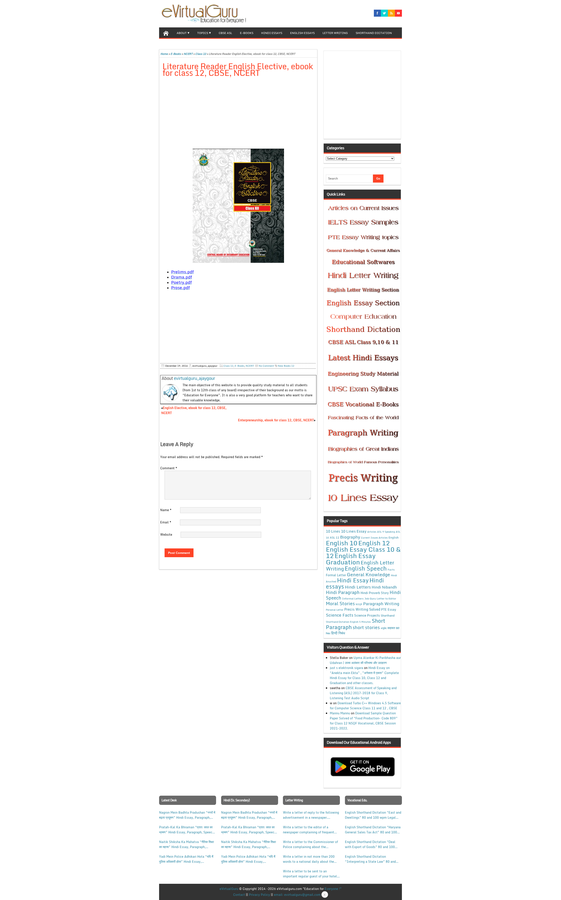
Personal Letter (334, 610)
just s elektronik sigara (346, 667)
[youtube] (398, 13)
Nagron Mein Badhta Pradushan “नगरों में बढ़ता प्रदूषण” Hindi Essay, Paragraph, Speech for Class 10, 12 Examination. (187, 815)
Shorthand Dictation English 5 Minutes (348, 622)
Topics (202, 32)
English (394, 537)
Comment (168, 468)
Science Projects (367, 615)
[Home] (166, 32)
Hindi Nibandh (384, 587)
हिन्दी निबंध (338, 633)
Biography (350, 537)
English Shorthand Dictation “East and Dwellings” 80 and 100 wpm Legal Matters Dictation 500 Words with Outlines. (373, 815)
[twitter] (384, 13)
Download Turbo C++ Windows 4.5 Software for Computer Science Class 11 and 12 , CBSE (365, 706)
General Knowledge (368, 574)
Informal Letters (353, 598)
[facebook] (377, 13)
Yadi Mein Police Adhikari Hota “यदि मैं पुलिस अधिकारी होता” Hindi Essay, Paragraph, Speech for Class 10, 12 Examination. (186, 859)
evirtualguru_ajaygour (194, 378)
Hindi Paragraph (343, 592)
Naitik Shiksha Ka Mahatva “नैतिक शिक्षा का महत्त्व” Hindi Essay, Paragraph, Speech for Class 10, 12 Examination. (186, 844)
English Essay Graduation (351, 558)
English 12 (374, 543)
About (182, 32)
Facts (391, 569)
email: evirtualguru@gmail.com (297, 894)
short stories (366, 627)
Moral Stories (340, 603)
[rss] (391, 13)
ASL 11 (334, 537)
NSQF (359, 604)
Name (165, 509)
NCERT (188, 54)
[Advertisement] (238, 113)
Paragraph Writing (381, 603)
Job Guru (370, 598)
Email (165, 522)
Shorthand (388, 615)
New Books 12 (286, 366)
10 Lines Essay (353, 531)
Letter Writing (335, 32)
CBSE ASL (225, 32)
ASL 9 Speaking (386, 532)
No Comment (266, 366)
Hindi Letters (358, 586)
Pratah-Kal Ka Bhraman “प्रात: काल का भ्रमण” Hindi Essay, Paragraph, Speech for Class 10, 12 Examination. (186, 830)
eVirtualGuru (229, 888)
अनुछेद (384, 628)
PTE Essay (388, 609)
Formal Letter (336, 575)
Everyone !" (333, 888)
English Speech (366, 568)
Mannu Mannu (340, 713)
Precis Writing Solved (362, 609)
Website (166, 534)
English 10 (341, 543)
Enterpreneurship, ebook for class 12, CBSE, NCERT (276, 420)
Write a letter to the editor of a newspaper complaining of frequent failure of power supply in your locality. (308, 830)
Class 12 (200, 54)
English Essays (302, 32)
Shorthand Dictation (374, 32)
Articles (371, 532)
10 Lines (333, 531)
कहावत (391, 627)
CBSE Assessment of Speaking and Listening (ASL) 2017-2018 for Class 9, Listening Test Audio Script (363, 693)
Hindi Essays (271, 32)
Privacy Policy (259, 894)
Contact (239, 894)
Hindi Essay (353, 580)
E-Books (246, 32)
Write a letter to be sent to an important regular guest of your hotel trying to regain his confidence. (310, 874)
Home (164, 54)
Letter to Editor (386, 598)
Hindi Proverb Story (374, 592)
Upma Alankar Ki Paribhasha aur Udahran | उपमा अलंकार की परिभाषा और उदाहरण (365, 660)
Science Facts (339, 615)
